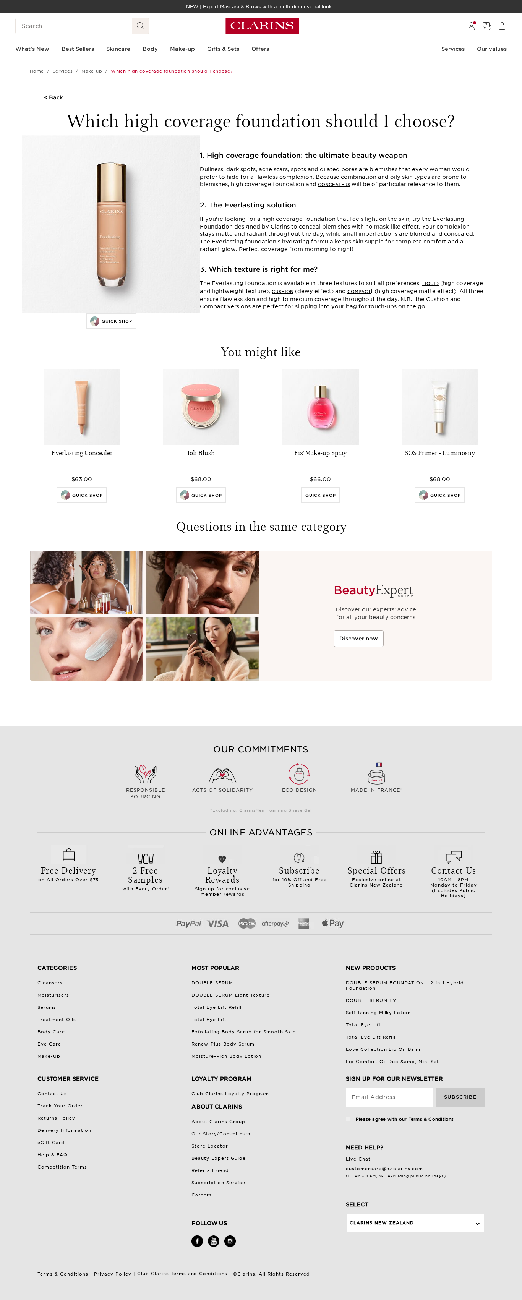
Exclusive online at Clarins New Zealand (376, 876)
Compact (359, 291)
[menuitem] (471, 26)
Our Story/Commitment (222, 1133)
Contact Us (52, 1093)
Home (37, 71)
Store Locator (209, 1146)
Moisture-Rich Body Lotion (226, 1056)
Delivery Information (64, 1130)
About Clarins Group (218, 1121)
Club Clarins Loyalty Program (230, 1093)
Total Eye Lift (209, 1019)
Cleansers (50, 983)
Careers (201, 1195)
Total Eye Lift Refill (216, 1007)
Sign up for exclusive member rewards (222, 880)
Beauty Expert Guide (218, 1158)
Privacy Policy (112, 1274)
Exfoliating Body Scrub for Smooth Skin (243, 1031)
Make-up (91, 71)
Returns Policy (56, 1118)
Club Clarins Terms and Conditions (183, 1273)
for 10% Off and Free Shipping (299, 876)
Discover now (358, 638)
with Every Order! (145, 878)
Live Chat (358, 1159)
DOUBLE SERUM (212, 983)
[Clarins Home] (262, 26)
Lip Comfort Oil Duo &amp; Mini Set (392, 1061)
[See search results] (140, 26)
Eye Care (49, 1044)
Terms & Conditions (431, 1119)
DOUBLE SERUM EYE (373, 1000)
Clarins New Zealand (382, 1222)
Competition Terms (62, 1167)
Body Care (51, 1031)
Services (63, 71)
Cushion (282, 291)
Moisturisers (53, 995)
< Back (53, 97)
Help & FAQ (52, 1154)
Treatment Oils (56, 1019)
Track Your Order (60, 1106)
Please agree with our (404, 1119)
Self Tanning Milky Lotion (378, 1012)
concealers (334, 184)
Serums (46, 1007)
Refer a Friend (210, 1170)
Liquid (430, 283)
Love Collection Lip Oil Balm (383, 1049)
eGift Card (51, 1142)
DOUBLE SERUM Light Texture (230, 995)
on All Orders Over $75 (68, 873)
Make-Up (48, 1056)
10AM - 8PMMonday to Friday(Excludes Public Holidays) (453, 881)
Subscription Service (218, 1182)
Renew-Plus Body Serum (223, 1044)
